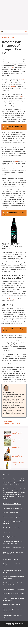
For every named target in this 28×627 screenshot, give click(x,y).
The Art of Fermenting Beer (10, 512)
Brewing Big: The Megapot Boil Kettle (13, 593)
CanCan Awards (5, 37)
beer (8, 64)
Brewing (21, 79)
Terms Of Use (15, 623)
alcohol (13, 86)
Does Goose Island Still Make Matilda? (14, 589)
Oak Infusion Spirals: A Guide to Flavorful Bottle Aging (17, 456)
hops (21, 96)
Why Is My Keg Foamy (9, 537)
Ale (10, 67)
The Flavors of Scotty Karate (12, 423)
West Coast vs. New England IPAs (12, 508)
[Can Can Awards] (4, 31)
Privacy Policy (8, 623)
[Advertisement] (14, 15)
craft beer (14, 58)
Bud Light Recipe (7, 532)
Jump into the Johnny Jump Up (11, 604)
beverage (11, 299)
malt (16, 161)
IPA (13, 67)
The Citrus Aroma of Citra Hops (12, 528)
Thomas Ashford (9, 392)
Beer (13, 37)
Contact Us (21, 623)
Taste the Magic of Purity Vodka (12, 517)
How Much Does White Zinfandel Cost (13, 547)
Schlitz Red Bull (8, 421)
